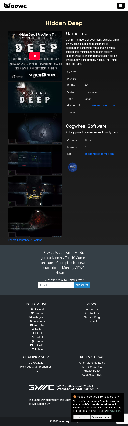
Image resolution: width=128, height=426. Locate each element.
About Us (92, 309)
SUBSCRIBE (82, 285)
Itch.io (38, 349)
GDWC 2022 (36, 362)
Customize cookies (101, 417)
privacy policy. (114, 411)
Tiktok (38, 333)
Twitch (38, 329)
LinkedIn (38, 345)
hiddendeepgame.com (99, 154)
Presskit (92, 321)
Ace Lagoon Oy (41, 403)
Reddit (38, 337)
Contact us (92, 313)
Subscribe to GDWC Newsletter (64, 280)
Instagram (39, 317)
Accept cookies (82, 417)
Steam (38, 341)
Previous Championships (36, 366)
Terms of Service (92, 366)
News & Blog (92, 317)
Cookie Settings (92, 374)
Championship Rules (92, 362)
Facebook (38, 321)
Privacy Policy (92, 370)
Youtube (38, 325)
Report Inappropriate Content (25, 240)
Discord (38, 309)
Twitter (39, 313)
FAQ (36, 370)
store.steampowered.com (101, 105)
